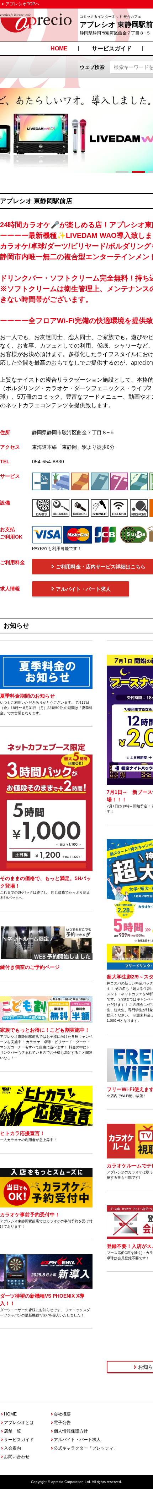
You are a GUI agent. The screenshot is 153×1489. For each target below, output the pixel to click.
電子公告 (62, 1422)
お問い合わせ (17, 1456)
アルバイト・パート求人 (77, 1439)
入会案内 (12, 1448)
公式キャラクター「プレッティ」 (86, 1448)
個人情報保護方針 (71, 1431)
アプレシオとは (19, 1422)
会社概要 (62, 1414)
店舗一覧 (12, 1431)
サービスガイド (112, 48)
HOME (59, 48)
